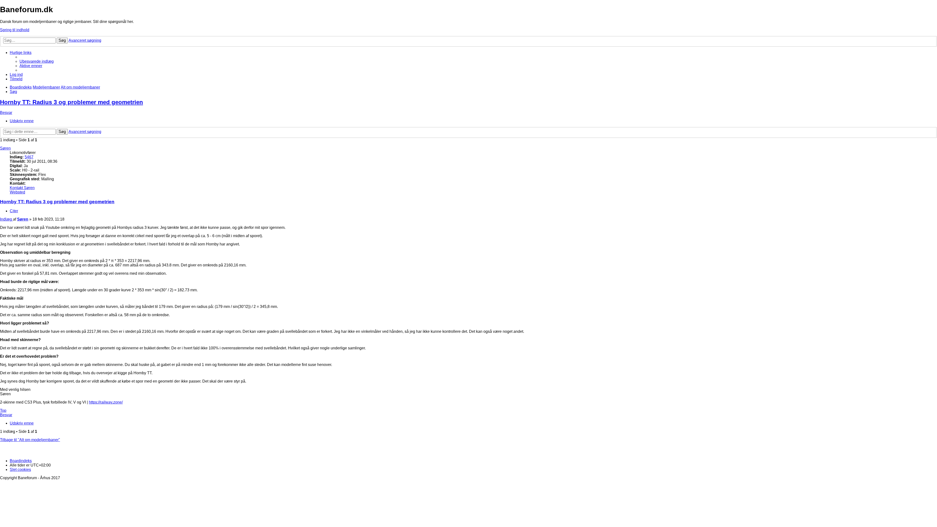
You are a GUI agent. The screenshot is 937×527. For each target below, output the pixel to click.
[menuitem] (37, 61)
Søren (5, 148)
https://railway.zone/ (106, 402)
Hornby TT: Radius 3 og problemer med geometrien (71, 102)
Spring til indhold (14, 30)
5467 (29, 157)
